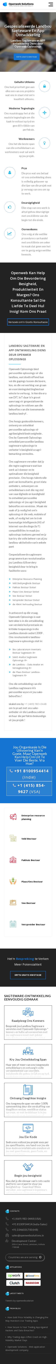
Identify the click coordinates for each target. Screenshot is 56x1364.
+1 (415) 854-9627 (30, 788)
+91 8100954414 (31, 774)
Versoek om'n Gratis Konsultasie (28, 322)
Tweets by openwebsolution (19, 1300)
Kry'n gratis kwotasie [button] (26, 57)
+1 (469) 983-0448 (35, 704)
